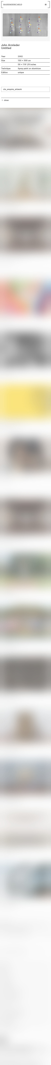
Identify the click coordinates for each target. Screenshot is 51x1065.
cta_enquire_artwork (12, 89)
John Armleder (10, 45)
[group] (25, 25)
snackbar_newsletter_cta (38, 1063)
